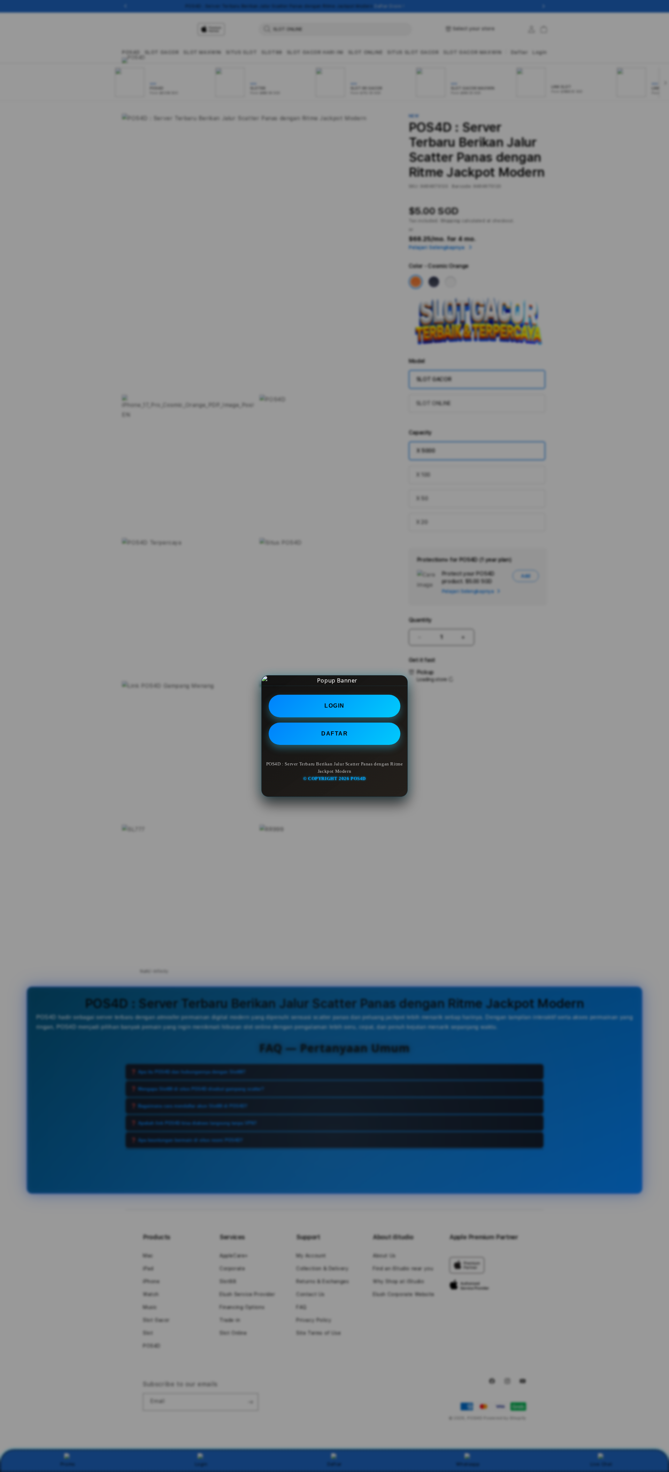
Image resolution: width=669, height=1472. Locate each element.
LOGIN (334, 706)
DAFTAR (334, 734)
